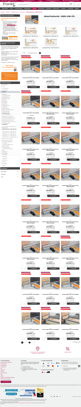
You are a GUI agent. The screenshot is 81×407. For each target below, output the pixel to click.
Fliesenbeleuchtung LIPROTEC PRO (8, 118)
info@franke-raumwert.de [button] (27, 368)
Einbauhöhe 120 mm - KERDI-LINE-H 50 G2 (10, 137)
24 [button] (29, 342)
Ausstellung (70, 8)
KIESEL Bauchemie (5, 108)
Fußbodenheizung (5, 105)
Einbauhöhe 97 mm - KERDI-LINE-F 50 (9, 132)
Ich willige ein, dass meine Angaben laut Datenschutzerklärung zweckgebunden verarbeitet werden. (70, 369)
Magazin (77, 8)
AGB (1, 368)
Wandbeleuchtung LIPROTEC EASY (8, 117)
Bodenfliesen (41, 8)
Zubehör (35, 8)
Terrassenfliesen (18, 8)
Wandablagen (5, 153)
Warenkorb (34, 87)
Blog (1, 374)
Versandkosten (4, 365)
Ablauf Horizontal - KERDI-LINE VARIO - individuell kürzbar (8, 127)
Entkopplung (4, 101)
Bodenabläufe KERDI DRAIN (7, 141)
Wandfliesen (48, 8)
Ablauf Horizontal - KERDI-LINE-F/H (9, 129)
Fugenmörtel (4, 104)
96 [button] (33, 342)
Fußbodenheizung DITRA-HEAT (8, 120)
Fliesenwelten (5, 8)
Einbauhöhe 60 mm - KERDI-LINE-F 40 (9, 131)
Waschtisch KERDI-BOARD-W (7, 148)
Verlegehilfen (4, 151)
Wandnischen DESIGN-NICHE (7, 144)
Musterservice (56, 8)
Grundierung (4, 106)
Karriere (2, 376)
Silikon (3, 150)
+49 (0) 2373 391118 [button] (26, 366)
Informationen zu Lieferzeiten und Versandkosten (22, 402)
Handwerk (63, 8)
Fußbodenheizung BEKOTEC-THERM (8, 121)
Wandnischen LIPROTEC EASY (7, 116)
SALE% (11, 8)
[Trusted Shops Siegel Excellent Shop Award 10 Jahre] (40, 392)
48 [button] (31, 342)
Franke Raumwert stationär (6, 362)
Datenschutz (3, 366)
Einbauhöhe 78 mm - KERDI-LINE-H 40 (9, 134)
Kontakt (2, 371)
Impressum (3, 369)
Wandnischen (4, 143)
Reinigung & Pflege (5, 111)
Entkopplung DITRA (5, 147)
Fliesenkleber (4, 102)
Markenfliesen (27, 8)
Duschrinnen (4, 99)
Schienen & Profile (5, 112)
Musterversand (4, 372)
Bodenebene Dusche (6, 98)
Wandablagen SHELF (6, 123)
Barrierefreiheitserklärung (6, 379)
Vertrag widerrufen (6, 381)
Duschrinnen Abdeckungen (7, 140)
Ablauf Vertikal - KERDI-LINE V (7, 138)
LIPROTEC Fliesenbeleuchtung (7, 109)
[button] (40, 53)
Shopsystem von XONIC (77, 396)
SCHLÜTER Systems (6, 113)
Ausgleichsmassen (5, 97)
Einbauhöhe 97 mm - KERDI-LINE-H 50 (9, 135)
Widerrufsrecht (4, 363)
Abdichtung (4, 94)
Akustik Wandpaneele (6, 95)
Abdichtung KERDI (5, 146)
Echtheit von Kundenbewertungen (8, 377)
